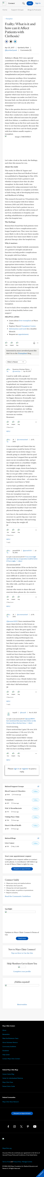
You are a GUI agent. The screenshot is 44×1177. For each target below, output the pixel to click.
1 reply (8, 542)
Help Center (6, 1054)
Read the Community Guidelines (18, 896)
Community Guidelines (9, 1046)
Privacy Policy (17, 1161)
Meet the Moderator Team (10, 1038)
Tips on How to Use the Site (22, 953)
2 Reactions (9, 427)
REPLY (8, 431)
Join (30, 3)
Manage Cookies (27, 1161)
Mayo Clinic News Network (10, 1102)
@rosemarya (16, 371)
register (25, 768)
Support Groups (17, 10)
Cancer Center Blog (8, 1074)
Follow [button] (36, 791)
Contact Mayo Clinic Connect (11, 1058)
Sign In (37, 3)
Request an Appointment (22, 1113)
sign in (16, 768)
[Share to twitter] (10, 41)
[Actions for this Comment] (36, 422)
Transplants (9, 800)
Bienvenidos (22, 1004)
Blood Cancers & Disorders (15, 791)
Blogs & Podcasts (34, 10)
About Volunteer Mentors (10, 1042)
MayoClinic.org (6, 1148)
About (4, 1030)
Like (6, 345)
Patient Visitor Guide (8, 1086)
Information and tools (17, 329)
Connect (11, 3)
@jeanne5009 (27, 550)
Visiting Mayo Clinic (12, 817)
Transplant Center (28, 326)
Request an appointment (22, 869)
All (38, 786)
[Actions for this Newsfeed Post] (37, 342)
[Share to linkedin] (15, 41)
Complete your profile (22, 971)
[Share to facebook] (6, 41)
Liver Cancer (9, 843)
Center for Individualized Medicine (12, 1078)
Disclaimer (5, 1050)
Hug (17, 345)
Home (4, 10)
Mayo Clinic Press (7, 1082)
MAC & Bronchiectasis (13, 808)
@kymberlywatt (11, 50)
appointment (23, 334)
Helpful (12, 345)
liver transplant (25, 320)
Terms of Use (6, 1161)
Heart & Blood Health (13, 825)
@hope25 (23, 712)
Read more (22, 938)
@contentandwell (22, 439)
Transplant (9, 18)
